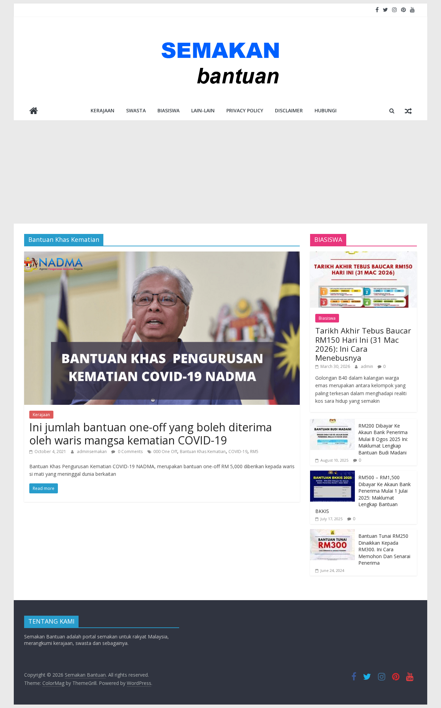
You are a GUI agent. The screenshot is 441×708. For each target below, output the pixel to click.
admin (367, 366)
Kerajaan (102, 110)
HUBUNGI (326, 110)
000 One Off (165, 451)
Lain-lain (203, 110)
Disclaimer (289, 110)
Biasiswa (168, 110)
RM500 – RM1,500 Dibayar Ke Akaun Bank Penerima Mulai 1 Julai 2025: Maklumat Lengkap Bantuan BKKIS (363, 494)
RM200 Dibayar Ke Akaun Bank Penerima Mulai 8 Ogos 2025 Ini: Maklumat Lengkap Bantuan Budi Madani (383, 439)
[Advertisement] (220, 172)
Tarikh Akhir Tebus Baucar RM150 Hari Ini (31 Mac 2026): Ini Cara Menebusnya (363, 344)
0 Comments (130, 451)
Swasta (136, 110)
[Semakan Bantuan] (33, 111)
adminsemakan (92, 451)
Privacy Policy (244, 110)
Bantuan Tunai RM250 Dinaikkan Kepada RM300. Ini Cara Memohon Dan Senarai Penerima (384, 549)
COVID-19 (237, 451)
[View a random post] (408, 111)
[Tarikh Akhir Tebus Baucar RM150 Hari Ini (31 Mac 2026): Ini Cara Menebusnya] (363, 255)
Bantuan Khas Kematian (203, 451)
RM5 (254, 451)
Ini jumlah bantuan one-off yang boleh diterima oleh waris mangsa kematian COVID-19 (150, 434)
